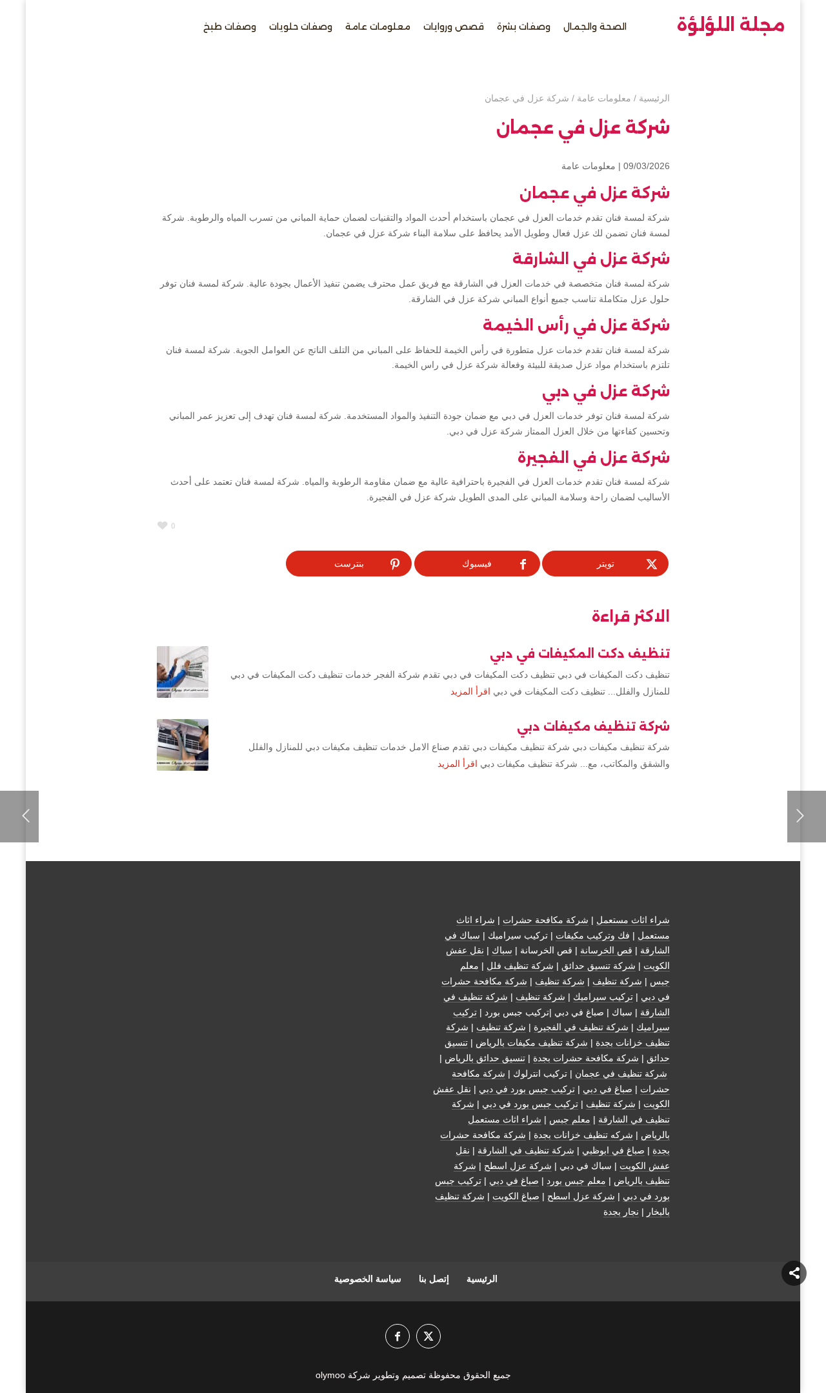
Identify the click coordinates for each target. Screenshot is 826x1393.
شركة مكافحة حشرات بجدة (586, 1058)
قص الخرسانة (606, 950)
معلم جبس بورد (576, 1180)
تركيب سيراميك (603, 996)
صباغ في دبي (607, 1089)
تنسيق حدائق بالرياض (485, 1058)
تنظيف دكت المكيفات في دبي (580, 654)
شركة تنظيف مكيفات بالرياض (532, 1042)
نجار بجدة (621, 1211)
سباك (502, 950)
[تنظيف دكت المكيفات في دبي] (182, 672)
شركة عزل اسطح (518, 1166)
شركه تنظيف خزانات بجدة (583, 1135)
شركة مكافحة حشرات (546, 920)
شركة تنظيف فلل (520, 966)
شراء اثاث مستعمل (633, 920)
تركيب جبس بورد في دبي (527, 1089)
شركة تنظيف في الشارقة (526, 1150)
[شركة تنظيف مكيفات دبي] (182, 745)
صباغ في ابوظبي (613, 1150)
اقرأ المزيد (470, 691)
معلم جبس (569, 1119)
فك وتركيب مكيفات (593, 935)
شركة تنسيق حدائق (598, 966)
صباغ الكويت (515, 1196)
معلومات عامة (588, 166)
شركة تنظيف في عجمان (621, 1073)
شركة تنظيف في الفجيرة (581, 1027)
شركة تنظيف (617, 981)
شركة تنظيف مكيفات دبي (593, 727)
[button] (794, 1306)
